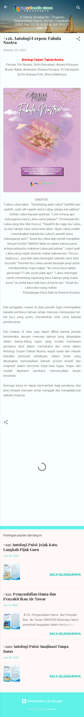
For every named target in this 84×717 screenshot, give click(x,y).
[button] (78, 39)
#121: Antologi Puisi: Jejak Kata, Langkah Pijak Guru (30, 547)
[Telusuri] (78, 8)
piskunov (51, 709)
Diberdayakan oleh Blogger (45, 701)
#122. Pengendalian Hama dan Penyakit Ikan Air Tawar (29, 596)
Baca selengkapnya (65, 575)
